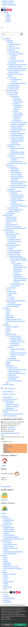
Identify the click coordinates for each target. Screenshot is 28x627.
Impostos (6, 533)
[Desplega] (16, 388)
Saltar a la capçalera (8, 1)
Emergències (10, 408)
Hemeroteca (7, 563)
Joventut (5, 585)
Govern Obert (7, 522)
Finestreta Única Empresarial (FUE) (13, 539)
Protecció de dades (9, 598)
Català (8, 14)
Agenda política (8, 446)
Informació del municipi (10, 410)
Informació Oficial (8, 520)
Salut (4, 589)
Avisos (5, 448)
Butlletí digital (7, 565)
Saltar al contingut (7, 3)
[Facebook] (5, 10)
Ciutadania (4, 572)
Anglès (8, 18)
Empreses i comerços (9, 394)
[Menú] (1, 37)
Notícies (5, 450)
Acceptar (20, 624)
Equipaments (10, 403)
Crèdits (5, 594)
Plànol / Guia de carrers (10, 399)
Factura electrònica (9, 535)
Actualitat (4, 555)
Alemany (8, 19)
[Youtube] (8, 10)
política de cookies (16, 619)
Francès (8, 21)
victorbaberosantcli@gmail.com (10, 433)
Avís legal (6, 600)
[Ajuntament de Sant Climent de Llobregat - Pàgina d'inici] (10, 30)
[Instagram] (10, 10)
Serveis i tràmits (5, 526)
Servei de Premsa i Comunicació (12, 568)
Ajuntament (4, 516)
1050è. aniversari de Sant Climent (13, 414)
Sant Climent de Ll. (9, 388)
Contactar (4, 8)
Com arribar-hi (7, 397)
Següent (8, 486)
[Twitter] (2, 10)
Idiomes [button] (5, 12)
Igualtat (5, 583)
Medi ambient (7, 587)
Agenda (5, 444)
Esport (5, 579)
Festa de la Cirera (8, 581)
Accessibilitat (7, 602)
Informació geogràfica (10, 416)
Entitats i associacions (12, 406)
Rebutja (7, 624)
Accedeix (3, 465)
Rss (4, 570)
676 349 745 (11, 427)
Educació (6, 578)
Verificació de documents (10, 537)
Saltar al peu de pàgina (9, 5)
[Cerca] (21, 34)
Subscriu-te (4, 500)
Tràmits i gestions (8, 529)
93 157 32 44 (11, 429)
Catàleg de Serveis (8, 527)
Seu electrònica (7, 524)
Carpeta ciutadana (8, 531)
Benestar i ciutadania (9, 574)
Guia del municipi (8, 391)
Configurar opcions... (6, 621)
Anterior (3, 486)
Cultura (5, 576)
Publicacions (7, 452)
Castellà (8, 16)
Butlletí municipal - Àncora (11, 566)
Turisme (5, 412)
